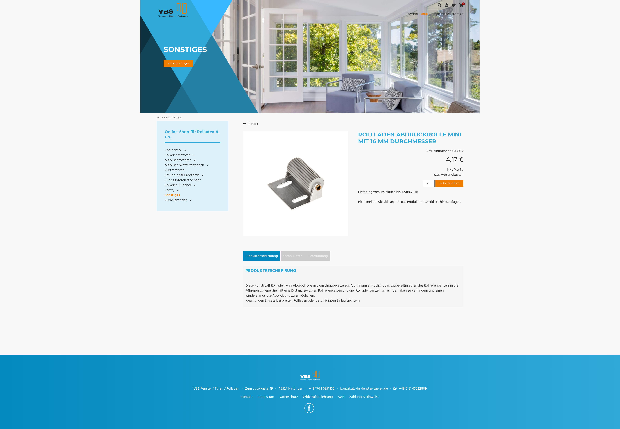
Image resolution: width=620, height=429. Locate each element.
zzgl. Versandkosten (448, 174)
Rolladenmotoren (178, 155)
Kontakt (458, 14)
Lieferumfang (318, 255)
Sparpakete (173, 150)
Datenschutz (288, 396)
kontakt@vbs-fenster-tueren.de (364, 388)
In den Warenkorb (449, 183)
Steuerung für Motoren (182, 175)
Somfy (169, 190)
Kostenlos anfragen (178, 63)
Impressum (266, 396)
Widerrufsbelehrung (318, 396)
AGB (341, 396)
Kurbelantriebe (176, 200)
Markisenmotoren (178, 160)
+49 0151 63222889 (413, 388)
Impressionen (441, 14)
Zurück (253, 123)
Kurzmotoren (174, 170)
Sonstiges (172, 195)
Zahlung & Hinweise (364, 396)
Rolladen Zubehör (178, 185)
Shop (424, 14)
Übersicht (412, 14)
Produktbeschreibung (261, 255)
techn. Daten (292, 255)
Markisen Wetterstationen (184, 165)
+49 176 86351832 (322, 388)
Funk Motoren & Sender (183, 180)
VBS (158, 117)
